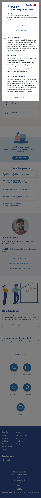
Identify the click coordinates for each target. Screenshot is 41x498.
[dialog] (20, 51)
